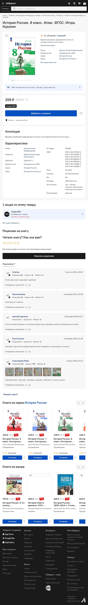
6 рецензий (38, 453)
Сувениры (28, 558)
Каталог (6, 9)
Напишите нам (73, 579)
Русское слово (8, 511)
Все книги (28, 535)
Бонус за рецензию (32, 576)
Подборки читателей (50, 551)
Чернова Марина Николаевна (39, 508)
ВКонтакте (7, 553)
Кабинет (71, 551)
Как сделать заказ (75, 561)
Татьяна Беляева (18, 294)
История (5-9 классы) (67, 59)
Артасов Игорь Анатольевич (65, 508)
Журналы (28, 542)
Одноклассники (9, 565)
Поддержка (72, 575)
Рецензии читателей (55, 542)
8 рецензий (63, 453)
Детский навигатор (54, 538)
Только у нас (29, 584)
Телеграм (7, 573)
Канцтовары (29, 550)
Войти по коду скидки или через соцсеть (75, 537)
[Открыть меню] (3, 3)
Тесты (48, 557)
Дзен (5, 569)
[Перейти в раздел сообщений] (69, 3)
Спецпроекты (52, 568)
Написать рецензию (44, 256)
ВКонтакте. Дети (10, 557)
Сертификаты (30, 580)
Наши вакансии (52, 582)
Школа (27, 538)
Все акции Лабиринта (11, 223)
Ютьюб (6, 561)
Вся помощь (72, 583)
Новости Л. (50, 560)
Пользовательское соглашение (75, 588)
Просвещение (64, 53)
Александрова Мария (20, 361)
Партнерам (51, 579)
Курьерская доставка (72, 570)
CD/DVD (27, 554)
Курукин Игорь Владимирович (71, 50)
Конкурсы (50, 564)
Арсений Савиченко (20, 316)
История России (65, 56)
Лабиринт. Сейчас (53, 535)
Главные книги (30, 572)
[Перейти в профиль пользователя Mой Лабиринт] (74, 3)
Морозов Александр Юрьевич (14, 508)
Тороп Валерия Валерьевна (13, 445)
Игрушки (28, 546)
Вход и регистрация (76, 543)
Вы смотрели (73, 547)
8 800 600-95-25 (73, 601)
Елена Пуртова (18, 339)
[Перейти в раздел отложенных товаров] (79, 3)
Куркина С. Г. (29, 160)
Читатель (15, 272)
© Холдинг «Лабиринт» (72, 597)
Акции (27, 568)
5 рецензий (12, 453)
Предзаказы (29, 588)
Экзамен (31, 511)
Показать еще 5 (10, 394)
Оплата (70, 565)
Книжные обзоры (53, 546)
